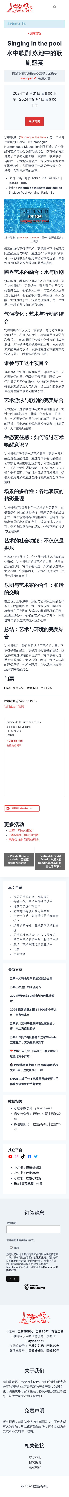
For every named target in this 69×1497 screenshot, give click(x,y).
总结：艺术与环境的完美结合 (33, 944)
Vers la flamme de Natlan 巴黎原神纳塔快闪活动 (18, 859)
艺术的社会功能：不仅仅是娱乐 (34, 935)
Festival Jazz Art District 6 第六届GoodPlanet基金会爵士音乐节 (49, 861)
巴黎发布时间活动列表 (24, 839)
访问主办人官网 (14, 706)
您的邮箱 (11, 1223)
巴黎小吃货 (33, 1178)
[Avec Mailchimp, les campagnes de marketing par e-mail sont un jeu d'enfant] (34, 1289)
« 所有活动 (34, 33)
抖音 (39, 1183)
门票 (16, 949)
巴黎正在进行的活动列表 (25, 987)
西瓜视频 (28, 1183)
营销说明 (35, 1468)
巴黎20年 (32, 1173)
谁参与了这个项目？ (27, 906)
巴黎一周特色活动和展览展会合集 (31, 978)
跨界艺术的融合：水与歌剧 (31, 897)
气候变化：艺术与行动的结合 (33, 901)
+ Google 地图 (15, 740)
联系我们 (35, 1457)
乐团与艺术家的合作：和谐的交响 (36, 939)
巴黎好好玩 (40, 1113)
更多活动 (19, 954)
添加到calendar (20, 808)
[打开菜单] (63, 7)
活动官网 (34, 121)
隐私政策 (35, 1462)
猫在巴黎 (57, 1331)
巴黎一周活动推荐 (21, 830)
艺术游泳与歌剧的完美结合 (31, 911)
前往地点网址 (14, 745)
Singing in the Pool (33, 137)
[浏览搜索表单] (54, 7)
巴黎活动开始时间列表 (24, 835)
